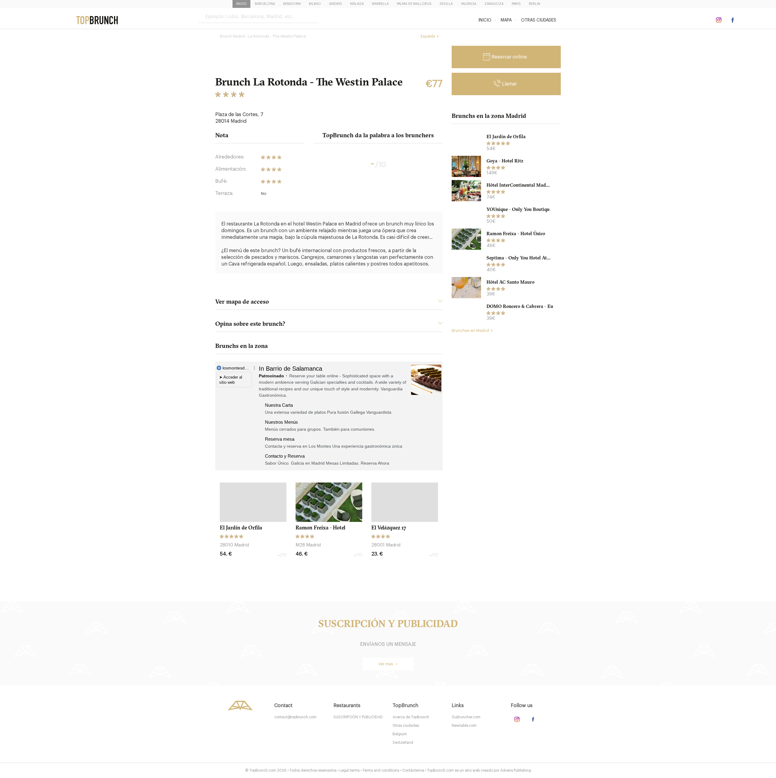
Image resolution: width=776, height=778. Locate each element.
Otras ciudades (538, 20)
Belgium (400, 734)
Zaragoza (493, 3)
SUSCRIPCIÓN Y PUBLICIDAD (358, 717)
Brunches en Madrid (470, 330)
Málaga (357, 3)
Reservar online (509, 57)
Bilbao (315, 3)
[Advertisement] (506, 430)
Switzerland (403, 742)
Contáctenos (413, 770)
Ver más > (388, 664)
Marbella (380, 3)
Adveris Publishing (515, 770)
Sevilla (446, 3)
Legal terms (350, 770)
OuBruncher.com (466, 717)
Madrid (335, 3)
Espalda (428, 36)
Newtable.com (464, 725)
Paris (516, 3)
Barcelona (265, 3)
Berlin (534, 3)
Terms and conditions (381, 770)
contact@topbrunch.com (295, 717)
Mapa (506, 20)
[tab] (329, 303)
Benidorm (292, 3)
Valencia (468, 3)
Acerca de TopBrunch (411, 717)
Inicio (241, 3)
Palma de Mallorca (414, 3)
